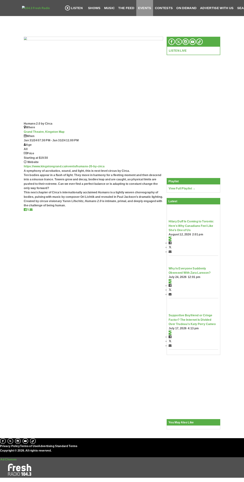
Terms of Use (29, 446)
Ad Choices (8, 459)
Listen (77, 8)
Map (62, 131)
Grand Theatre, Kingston (41, 131)
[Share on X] (28, 209)
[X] (178, 41)
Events (144, 8)
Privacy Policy (10, 446)
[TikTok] (199, 41)
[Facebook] (171, 41)
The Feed (126, 8)
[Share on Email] (31, 209)
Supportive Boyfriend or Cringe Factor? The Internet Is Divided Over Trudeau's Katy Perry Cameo (192, 320)
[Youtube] (192, 41)
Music (109, 8)
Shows (94, 8)
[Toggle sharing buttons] (170, 239)
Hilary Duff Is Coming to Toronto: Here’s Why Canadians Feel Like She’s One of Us (191, 226)
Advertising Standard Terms (57, 446)
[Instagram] (185, 41)
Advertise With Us (217, 8)
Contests (164, 8)
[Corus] (2, 454)
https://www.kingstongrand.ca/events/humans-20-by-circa (64, 166)
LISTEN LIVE (178, 50)
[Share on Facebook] (25, 209)
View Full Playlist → (182, 188)
